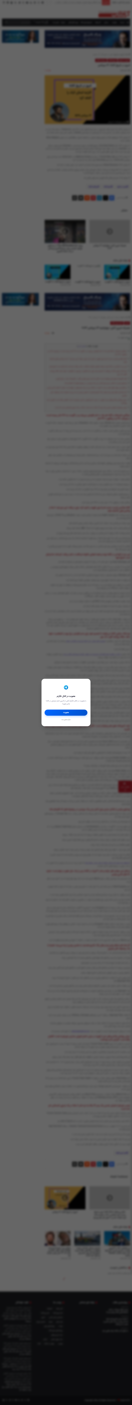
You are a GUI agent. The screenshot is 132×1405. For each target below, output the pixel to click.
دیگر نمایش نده (66, 720)
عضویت (66, 712)
